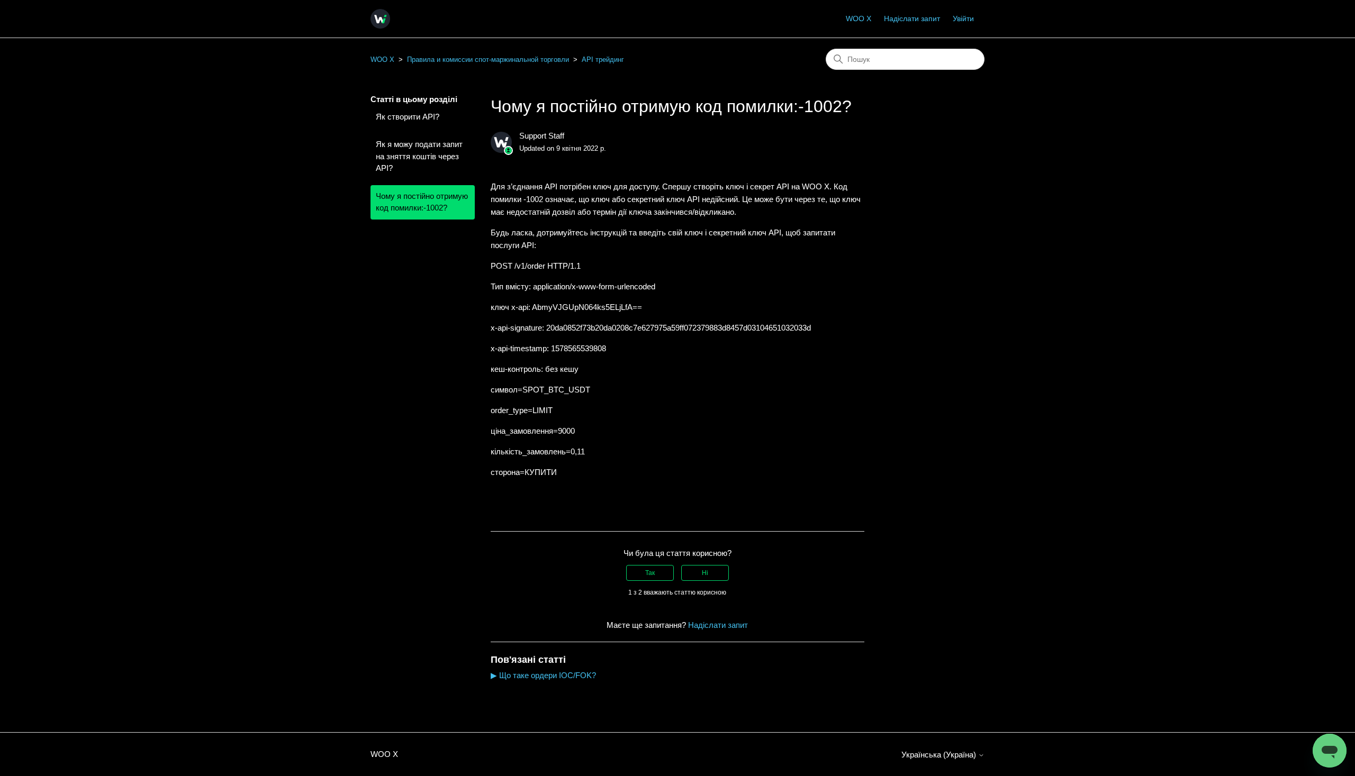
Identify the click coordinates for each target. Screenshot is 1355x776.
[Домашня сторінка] (380, 19)
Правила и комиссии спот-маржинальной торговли (488, 59)
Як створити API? (407, 116)
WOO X (858, 18)
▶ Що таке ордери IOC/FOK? (543, 675)
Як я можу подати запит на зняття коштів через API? (419, 156)
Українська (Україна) (939, 754)
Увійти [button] (963, 18)
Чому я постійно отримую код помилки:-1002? (422, 202)
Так (650, 573)
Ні (705, 573)
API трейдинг (603, 59)
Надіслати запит (912, 18)
